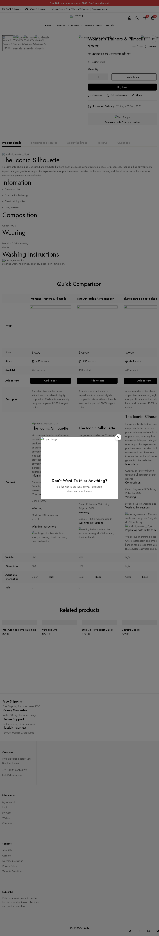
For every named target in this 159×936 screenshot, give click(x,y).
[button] (118, 437)
